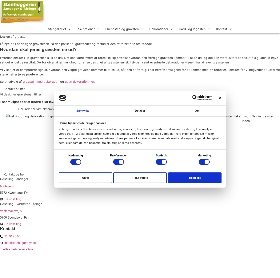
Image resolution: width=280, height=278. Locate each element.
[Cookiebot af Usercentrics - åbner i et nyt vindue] (195, 98)
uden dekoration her (79, 81)
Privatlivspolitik (140, 267)
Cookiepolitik (140, 260)
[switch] (118, 162)
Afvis (85, 177)
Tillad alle (195, 177)
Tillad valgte (140, 177)
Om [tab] (197, 110)
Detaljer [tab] (140, 110)
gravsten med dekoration (41, 81)
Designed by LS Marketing (140, 273)
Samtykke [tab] (83, 110)
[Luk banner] (220, 98)
